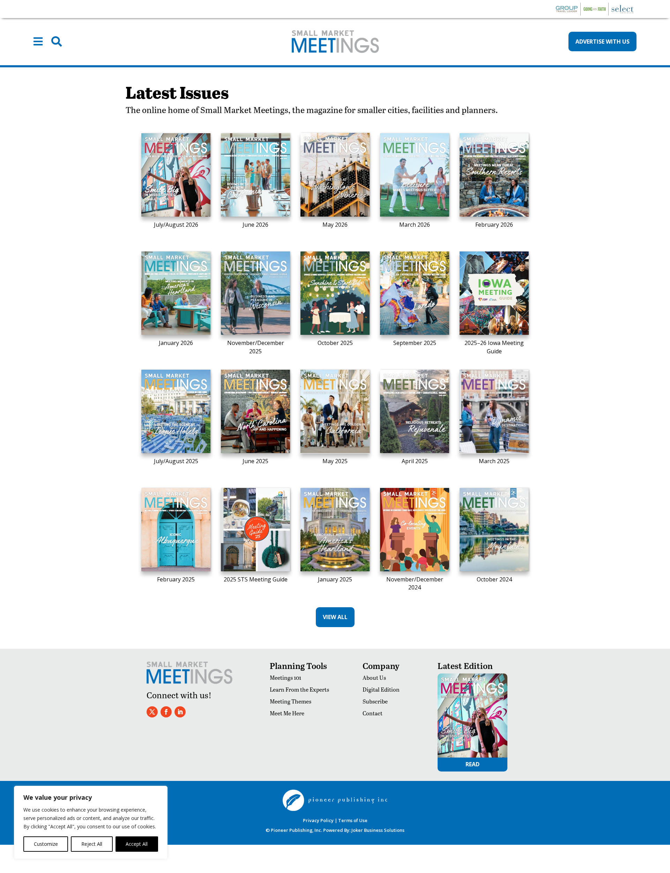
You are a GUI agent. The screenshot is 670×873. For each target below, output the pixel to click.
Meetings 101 (285, 677)
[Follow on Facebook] (166, 711)
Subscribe (375, 701)
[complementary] (91, 822)
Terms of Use (352, 820)
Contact (372, 713)
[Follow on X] (152, 711)
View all (335, 617)
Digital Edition (381, 689)
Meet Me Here (287, 713)
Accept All (137, 844)
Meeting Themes (290, 701)
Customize (46, 844)
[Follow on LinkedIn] (180, 711)
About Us (374, 677)
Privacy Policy (318, 820)
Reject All (91, 844)
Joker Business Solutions (377, 830)
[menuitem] (38, 41)
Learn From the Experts (299, 689)
